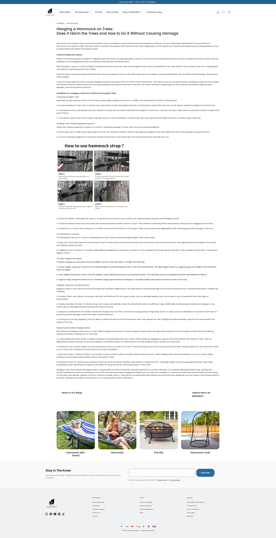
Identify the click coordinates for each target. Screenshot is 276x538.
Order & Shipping (146, 502)
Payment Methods (146, 509)
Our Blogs (96, 506)
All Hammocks (82, 12)
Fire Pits (98, 12)
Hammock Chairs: (66, 354)
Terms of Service (193, 509)
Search (95, 516)
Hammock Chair (200, 452)
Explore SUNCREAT (132, 12)
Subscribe (205, 472)
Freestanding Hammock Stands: (73, 339)
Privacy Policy (192, 506)
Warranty (190, 516)
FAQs (141, 513)
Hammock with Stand (75, 454)
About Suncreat (98, 502)
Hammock (117, 452)
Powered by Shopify (147, 530)
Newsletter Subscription (195, 502)
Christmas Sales (154, 12)
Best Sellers (65, 12)
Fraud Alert (191, 513)
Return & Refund (145, 506)
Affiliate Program (99, 509)
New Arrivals (112, 12)
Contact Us (97, 513)
